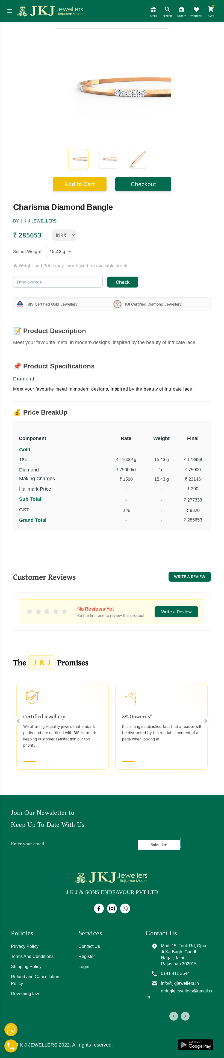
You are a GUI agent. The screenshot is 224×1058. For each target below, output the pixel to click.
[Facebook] (99, 908)
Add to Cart (79, 184)
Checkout (143, 184)
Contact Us (89, 946)
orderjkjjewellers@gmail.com (189, 991)
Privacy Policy (25, 946)
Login (83, 966)
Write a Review (189, 576)
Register (86, 956)
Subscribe (159, 845)
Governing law (25, 993)
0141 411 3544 (175, 973)
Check (122, 282)
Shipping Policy (26, 966)
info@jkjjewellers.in (180, 983)
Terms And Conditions (32, 956)
